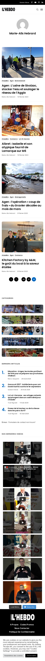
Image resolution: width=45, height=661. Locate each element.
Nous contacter (22, 628)
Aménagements (20, 197)
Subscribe (30, 607)
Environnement (20, 81)
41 (29, 279)
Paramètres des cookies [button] (13, 656)
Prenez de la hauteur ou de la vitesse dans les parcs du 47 (23, 409)
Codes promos (27, 624)
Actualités (5, 81)
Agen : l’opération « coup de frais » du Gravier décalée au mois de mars (21, 205)
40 (24, 279)
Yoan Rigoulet (12, 403)
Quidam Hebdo (13, 390)
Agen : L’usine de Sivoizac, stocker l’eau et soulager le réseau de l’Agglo (20, 89)
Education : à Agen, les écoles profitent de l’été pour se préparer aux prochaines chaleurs (25, 373)
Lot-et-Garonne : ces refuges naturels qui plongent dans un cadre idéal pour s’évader (24, 397)
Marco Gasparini (13, 379)
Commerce (14, 139)
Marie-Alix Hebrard (22, 33)
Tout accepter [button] (31, 655)
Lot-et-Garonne (24, 139)
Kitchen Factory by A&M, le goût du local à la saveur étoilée (20, 263)
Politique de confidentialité (22, 632)
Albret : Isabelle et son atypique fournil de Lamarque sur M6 (17, 147)
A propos (14, 624)
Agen (12, 81)
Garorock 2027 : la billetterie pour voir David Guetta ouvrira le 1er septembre (24, 385)
